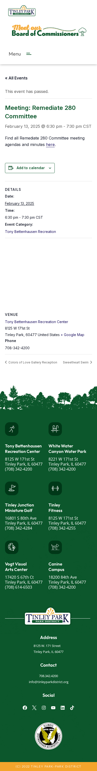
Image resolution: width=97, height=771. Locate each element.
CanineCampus (56, 566)
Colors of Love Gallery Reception (32, 362)
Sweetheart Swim (76, 362)
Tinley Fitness (55, 507)
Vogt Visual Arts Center (16, 566)
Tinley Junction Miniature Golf (19, 507)
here (50, 144)
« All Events (16, 77)
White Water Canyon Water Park (67, 448)
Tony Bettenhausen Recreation (30, 231)
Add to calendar (31, 168)
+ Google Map (72, 335)
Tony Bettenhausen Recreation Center (36, 322)
